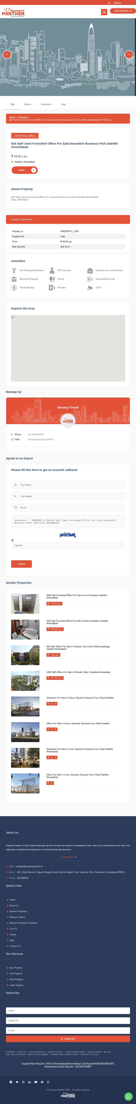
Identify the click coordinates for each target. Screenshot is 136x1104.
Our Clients (55, 1052)
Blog (11, 940)
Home (12, 117)
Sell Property (15, 973)
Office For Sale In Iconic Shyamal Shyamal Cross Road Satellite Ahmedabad (77, 775)
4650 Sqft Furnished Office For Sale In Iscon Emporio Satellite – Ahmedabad (77, 596)
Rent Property (16, 979)
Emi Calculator (15, 1054)
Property (23, 117)
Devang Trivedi (68, 407)
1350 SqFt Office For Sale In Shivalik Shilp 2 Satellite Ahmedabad (78, 672)
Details (27, 104)
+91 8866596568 (36, 434)
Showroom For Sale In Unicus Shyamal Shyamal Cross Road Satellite (80, 698)
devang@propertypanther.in (41, 439)
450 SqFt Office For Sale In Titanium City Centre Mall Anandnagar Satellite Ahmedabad (78, 647)
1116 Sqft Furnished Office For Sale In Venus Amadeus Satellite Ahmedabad (77, 622)
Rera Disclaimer (38, 1054)
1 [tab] (67, 88)
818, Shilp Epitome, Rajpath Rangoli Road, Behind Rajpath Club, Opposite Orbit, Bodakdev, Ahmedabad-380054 (71, 872)
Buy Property (15, 968)
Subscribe (69, 1039)
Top (12, 104)
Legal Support (16, 985)
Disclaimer (95, 1052)
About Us (14, 905)
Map (63, 104)
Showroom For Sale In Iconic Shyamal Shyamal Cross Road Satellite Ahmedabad (79, 750)
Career (12, 934)
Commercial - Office (24, 135)
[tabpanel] (67, 54)
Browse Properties (18, 911)
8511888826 (23, 878)
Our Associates (75, 1052)
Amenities (46, 104)
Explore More (67, 857)
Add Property (121, 11)
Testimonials (37, 1052)
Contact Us (15, 946)
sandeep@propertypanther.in (29, 866)
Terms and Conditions (64, 1054)
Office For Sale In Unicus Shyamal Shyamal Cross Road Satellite (77, 723)
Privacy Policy (90, 1054)
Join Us (13, 928)
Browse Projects (17, 917)
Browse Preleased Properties (23, 923)
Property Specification (21, 219)
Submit (21, 564)
